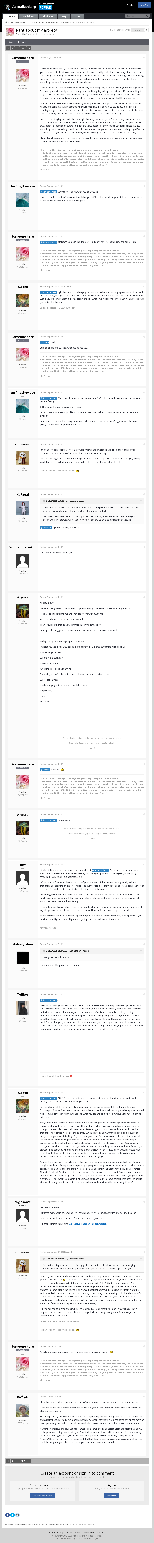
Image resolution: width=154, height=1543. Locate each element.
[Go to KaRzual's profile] (22, 508)
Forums (11, 16)
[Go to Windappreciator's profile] (22, 561)
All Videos (48, 16)
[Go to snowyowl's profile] (22, 458)
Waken (22, 287)
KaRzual (23, 494)
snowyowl (22, 444)
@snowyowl (46, 527)
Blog (63, 16)
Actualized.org (56, 1532)
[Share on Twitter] (12, 1515)
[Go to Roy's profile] (22, 878)
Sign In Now (111, 1495)
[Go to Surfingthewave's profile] (22, 200)
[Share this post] (144, 57)
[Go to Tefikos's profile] (22, 1008)
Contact (101, 1532)
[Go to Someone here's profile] (10, 32)
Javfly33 (23, 1397)
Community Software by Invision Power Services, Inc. (77, 1538)
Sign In (130, 5)
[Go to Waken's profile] (22, 300)
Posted (50, 57)
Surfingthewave (22, 186)
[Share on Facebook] (7, 1515)
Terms (69, 1532)
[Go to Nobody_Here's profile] (22, 958)
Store (77, 16)
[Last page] (29, 48)
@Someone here (48, 192)
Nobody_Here (22, 944)
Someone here (33, 34)
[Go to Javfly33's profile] (22, 1410)
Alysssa (22, 597)
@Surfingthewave (49, 242)
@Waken (45, 342)
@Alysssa (45, 769)
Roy (23, 865)
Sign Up (144, 4)
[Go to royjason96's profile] (22, 1215)
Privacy (78, 1532)
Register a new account (42, 1495)
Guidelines (28, 16)
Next (23, 48)
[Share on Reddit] (17, 1514)
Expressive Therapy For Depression (88, 1223)
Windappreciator (22, 547)
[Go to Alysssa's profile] (22, 611)
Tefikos (22, 994)
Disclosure (89, 1532)
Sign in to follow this (121, 29)
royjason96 (22, 1202)
